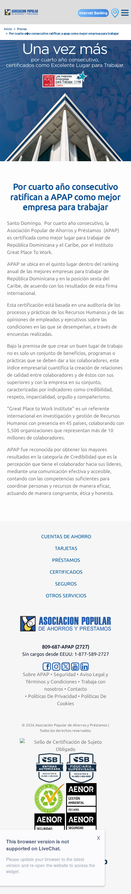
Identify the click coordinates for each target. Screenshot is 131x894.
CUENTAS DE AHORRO (66, 536)
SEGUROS (66, 583)
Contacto (77, 689)
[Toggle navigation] (125, 12)
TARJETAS (66, 548)
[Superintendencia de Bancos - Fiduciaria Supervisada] (81, 767)
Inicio (8, 29)
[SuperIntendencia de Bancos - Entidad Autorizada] (49, 767)
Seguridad (65, 674)
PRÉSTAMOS (66, 560)
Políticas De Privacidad (52, 696)
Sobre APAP (36, 674)
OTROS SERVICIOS (66, 595)
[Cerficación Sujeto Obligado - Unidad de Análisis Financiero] (65, 745)
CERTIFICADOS (66, 572)
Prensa (22, 29)
